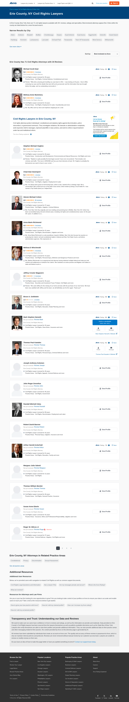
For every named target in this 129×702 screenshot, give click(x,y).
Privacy (25, 560)
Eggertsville (93, 35)
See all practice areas (17, 566)
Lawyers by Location (27, 3)
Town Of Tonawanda (82, 40)
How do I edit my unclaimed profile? (23, 610)
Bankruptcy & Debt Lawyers (73, 661)
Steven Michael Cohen (32, 197)
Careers (95, 665)
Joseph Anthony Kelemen (33, 363)
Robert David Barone (31, 424)
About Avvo (96, 661)
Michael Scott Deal (30, 69)
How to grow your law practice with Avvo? (25, 605)
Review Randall (39, 406)
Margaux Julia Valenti (32, 465)
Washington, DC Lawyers (45, 675)
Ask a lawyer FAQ (50, 585)
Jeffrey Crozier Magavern (33, 273)
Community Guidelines (47, 695)
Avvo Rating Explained (99, 671)
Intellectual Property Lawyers (74, 685)
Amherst (21, 35)
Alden (13, 35)
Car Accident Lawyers (71, 678)
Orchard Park (56, 40)
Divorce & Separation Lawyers (74, 682)
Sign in (115, 3)
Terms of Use (14, 695)
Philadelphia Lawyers (44, 678)
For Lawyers (13, 678)
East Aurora (81, 35)
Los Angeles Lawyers (44, 665)
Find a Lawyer (14, 661)
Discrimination (36, 560)
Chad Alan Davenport (32, 172)
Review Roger (39, 529)
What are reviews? (17, 590)
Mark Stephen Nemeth (32, 317)
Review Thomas (39, 345)
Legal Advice (13, 668)
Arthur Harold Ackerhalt (33, 445)
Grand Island (113, 35)
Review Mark (38, 319)
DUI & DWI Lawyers (71, 671)
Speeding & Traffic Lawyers (73, 689)
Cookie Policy (35, 695)
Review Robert (39, 427)
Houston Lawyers (43, 671)
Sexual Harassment (51, 560)
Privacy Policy (24, 695)
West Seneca (97, 40)
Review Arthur (39, 447)
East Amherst (69, 35)
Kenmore (23, 40)
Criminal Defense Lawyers (73, 668)
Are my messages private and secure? (72, 585)
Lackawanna (34, 40)
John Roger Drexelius (32, 383)
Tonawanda (68, 40)
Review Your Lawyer (16, 665)
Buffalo (38, 35)
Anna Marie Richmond (32, 222)
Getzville (103, 35)
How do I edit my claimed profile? (53, 605)
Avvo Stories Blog (15, 675)
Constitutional (15, 560)
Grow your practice (101, 3)
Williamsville (109, 40)
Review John (38, 386)
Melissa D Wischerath (32, 248)
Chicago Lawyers (43, 668)
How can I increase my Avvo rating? (79, 605)
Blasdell (30, 35)
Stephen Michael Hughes (33, 146)
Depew (59, 35)
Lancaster (45, 40)
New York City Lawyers (44, 661)
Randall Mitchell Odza (32, 404)
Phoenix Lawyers (43, 682)
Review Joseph (39, 365)
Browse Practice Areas (16, 671)
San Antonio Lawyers (44, 685)
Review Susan (39, 509)
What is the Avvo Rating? (96, 585)
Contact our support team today (85, 642)
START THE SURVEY (100, 136)
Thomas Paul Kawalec (32, 342)
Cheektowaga (48, 35)
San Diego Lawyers (43, 689)
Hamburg (14, 40)
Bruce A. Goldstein (31, 297)
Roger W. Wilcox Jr (31, 527)
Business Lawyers (70, 665)
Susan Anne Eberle (31, 506)
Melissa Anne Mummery (33, 95)
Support (95, 668)
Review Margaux (40, 468)
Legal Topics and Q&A (64, 3)
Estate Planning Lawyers (72, 675)
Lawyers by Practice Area (45, 3)
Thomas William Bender (33, 486)
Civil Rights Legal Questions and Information (26, 585)
